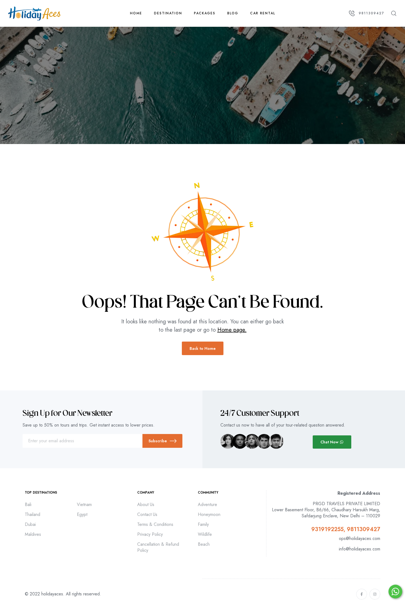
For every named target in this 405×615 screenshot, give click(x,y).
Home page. (232, 330)
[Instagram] (374, 594)
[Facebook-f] (361, 594)
